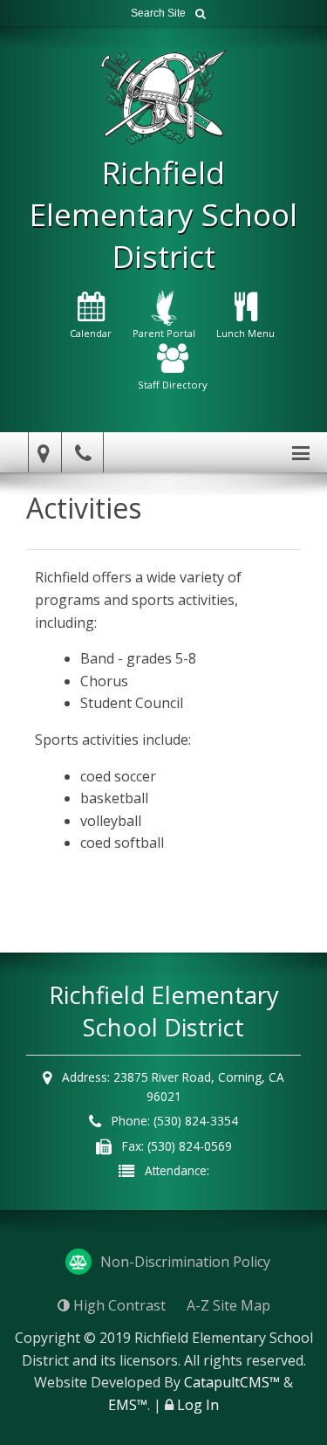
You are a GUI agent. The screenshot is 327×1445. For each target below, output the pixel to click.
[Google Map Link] (41, 452)
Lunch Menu (245, 333)
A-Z (228, 1305)
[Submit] (200, 13)
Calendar (91, 333)
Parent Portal (164, 333)
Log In (198, 1404)
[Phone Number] (85, 452)
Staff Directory (173, 384)
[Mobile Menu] (301, 452)
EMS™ (127, 1404)
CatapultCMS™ (232, 1382)
